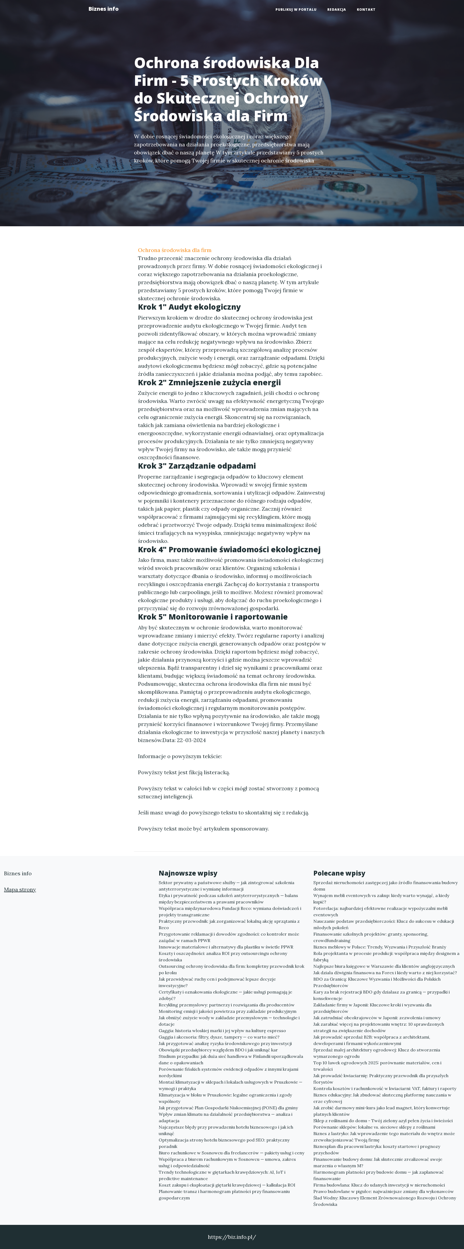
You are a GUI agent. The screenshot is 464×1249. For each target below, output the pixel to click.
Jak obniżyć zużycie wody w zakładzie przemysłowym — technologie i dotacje (229, 1021)
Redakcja (336, 9)
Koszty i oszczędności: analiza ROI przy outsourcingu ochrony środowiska (223, 956)
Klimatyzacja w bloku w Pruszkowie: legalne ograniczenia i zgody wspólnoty (225, 1098)
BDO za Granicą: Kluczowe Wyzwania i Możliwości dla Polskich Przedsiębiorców (377, 982)
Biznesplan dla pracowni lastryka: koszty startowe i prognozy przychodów (376, 1149)
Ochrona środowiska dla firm (175, 250)
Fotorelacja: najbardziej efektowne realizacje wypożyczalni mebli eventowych (380, 911)
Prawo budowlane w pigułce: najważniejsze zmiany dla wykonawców (383, 1191)
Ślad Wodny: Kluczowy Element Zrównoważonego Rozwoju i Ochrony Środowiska (384, 1201)
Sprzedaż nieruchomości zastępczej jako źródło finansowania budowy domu (385, 886)
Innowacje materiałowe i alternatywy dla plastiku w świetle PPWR (226, 947)
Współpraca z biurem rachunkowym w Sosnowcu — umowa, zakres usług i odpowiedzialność (227, 1162)
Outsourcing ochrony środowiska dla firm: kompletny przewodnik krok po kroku (231, 969)
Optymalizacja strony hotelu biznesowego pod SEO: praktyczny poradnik (224, 1143)
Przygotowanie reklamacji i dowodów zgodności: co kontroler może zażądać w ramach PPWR (229, 937)
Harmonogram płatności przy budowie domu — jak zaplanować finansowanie (378, 1175)
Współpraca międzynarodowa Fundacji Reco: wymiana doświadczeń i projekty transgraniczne (230, 911)
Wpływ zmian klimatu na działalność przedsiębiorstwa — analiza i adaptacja (225, 1117)
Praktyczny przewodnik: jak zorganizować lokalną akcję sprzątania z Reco (229, 924)
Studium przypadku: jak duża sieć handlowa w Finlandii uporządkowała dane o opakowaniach (231, 1059)
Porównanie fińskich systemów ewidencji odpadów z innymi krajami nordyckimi (228, 1072)
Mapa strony (20, 889)
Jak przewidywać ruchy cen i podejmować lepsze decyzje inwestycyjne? (217, 982)
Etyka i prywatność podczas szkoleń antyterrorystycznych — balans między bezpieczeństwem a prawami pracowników (228, 899)
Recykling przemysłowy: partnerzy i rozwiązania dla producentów (227, 1004)
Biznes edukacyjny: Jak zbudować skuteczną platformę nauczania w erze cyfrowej (382, 1098)
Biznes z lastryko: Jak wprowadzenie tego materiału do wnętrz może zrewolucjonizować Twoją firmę (384, 1137)
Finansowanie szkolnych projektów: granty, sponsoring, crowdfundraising (370, 937)
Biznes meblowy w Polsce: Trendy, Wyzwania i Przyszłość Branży (379, 947)
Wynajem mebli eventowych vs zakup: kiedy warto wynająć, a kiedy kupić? (381, 899)
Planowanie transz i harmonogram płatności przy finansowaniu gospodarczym (224, 1194)
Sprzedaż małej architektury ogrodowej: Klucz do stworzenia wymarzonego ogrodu (376, 1053)
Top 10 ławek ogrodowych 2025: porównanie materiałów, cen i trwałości (377, 1066)
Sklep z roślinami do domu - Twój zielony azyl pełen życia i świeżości (383, 1120)
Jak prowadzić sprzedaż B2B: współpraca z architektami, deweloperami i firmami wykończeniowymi (371, 1040)
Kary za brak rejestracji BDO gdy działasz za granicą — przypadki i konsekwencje (381, 995)
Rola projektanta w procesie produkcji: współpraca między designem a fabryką (386, 956)
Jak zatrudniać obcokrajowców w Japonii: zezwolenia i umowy (376, 1017)
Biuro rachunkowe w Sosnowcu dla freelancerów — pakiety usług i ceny (231, 1152)
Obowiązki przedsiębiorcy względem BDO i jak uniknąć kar (218, 1049)
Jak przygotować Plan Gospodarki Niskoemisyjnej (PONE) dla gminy (228, 1107)
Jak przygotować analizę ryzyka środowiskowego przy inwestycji (225, 1043)
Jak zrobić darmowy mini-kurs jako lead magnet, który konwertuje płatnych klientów (381, 1111)
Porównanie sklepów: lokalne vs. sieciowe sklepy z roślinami (374, 1127)
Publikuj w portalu (296, 9)
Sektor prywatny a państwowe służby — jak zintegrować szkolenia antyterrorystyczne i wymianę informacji (226, 886)
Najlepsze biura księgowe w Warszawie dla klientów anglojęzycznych (384, 966)
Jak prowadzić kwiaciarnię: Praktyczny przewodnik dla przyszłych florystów (380, 1079)
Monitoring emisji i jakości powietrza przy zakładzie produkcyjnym (227, 1011)
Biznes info (103, 8)
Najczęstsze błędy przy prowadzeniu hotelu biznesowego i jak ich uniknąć (226, 1130)
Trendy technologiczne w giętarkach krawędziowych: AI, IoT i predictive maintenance (222, 1175)
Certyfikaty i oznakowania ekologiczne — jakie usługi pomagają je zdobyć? (225, 995)
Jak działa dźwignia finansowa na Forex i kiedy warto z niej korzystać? (385, 972)
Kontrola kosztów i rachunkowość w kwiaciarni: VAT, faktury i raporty (384, 1088)
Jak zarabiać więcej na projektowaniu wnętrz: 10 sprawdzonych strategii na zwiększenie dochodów (378, 1027)
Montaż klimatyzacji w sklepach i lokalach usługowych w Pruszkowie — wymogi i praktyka (230, 1085)
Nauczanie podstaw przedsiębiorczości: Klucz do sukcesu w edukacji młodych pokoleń (383, 924)
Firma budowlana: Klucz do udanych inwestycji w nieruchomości (379, 1185)
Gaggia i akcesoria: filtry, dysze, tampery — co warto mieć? (219, 1037)
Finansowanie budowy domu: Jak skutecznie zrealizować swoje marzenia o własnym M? (377, 1162)
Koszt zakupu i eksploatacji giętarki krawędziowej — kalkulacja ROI (227, 1185)
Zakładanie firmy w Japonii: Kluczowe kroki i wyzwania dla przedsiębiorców (372, 1008)
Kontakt (366, 9)
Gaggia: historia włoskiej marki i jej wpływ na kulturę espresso (222, 1030)
